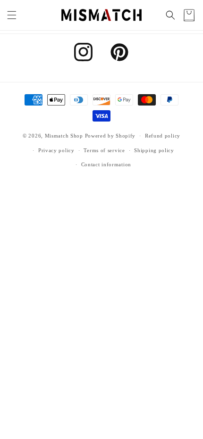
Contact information (106, 164)
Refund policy (162, 135)
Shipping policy (154, 150)
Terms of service (104, 150)
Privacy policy (56, 150)
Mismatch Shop (64, 135)
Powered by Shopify (110, 135)
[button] (11, 15)
